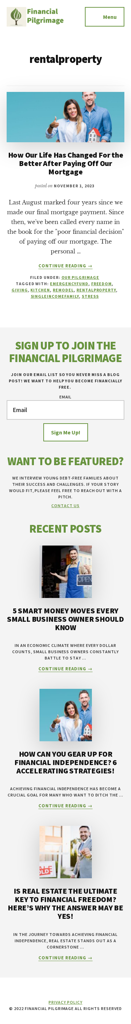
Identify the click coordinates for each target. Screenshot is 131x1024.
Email (65, 396)
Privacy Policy (65, 1002)
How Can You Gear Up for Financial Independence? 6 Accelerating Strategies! (65, 762)
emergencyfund (69, 283)
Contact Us (65, 505)
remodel (63, 290)
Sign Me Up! (65, 432)
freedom (101, 283)
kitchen (40, 290)
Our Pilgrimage (80, 277)
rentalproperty (96, 290)
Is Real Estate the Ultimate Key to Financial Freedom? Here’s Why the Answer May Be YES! (65, 903)
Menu (110, 16)
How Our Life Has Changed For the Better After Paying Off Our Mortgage (65, 163)
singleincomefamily (55, 296)
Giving (20, 290)
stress (90, 296)
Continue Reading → (65, 266)
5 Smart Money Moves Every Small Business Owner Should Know (65, 619)
